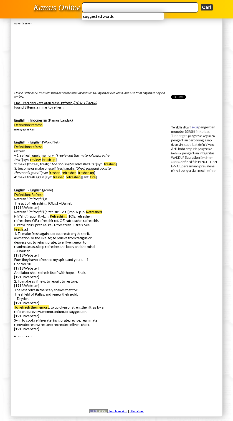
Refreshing (58, 216)
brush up (49, 159)
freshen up (86, 172)
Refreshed (94, 212)
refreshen (69, 172)
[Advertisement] (116, 57)
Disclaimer (137, 411)
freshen (110, 164)
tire (93, 177)
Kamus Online (57, 7)
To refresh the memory (31, 307)
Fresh (18, 229)
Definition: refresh (28, 124)
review (35, 159)
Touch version (117, 411)
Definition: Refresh (28, 194)
